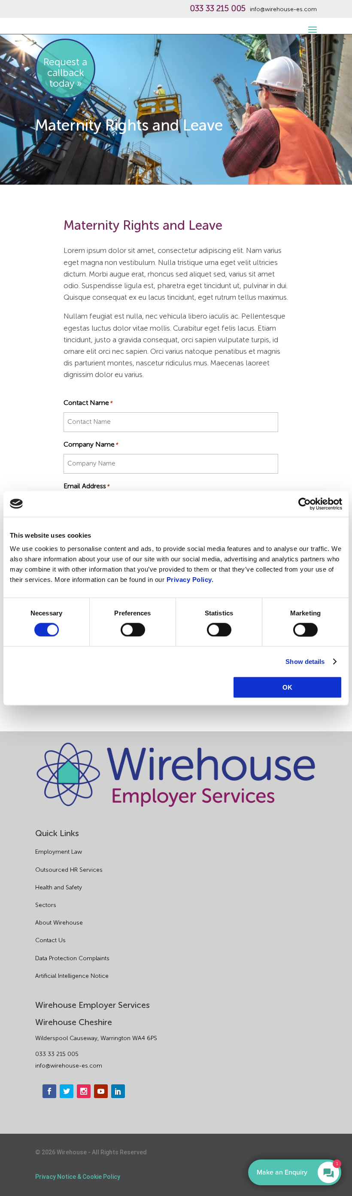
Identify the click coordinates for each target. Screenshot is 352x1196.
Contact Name (88, 403)
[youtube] (101, 1091)
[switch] (133, 629)
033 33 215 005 (218, 8)
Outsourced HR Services (69, 869)
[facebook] (49, 1091)
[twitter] (66, 1091)
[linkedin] (118, 1091)
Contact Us (50, 940)
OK (287, 687)
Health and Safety (58, 887)
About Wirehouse (59, 922)
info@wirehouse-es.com (283, 9)
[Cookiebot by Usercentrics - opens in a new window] (304, 503)
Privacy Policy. (190, 579)
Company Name (91, 444)
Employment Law (58, 851)
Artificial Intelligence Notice (72, 976)
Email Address (86, 486)
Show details (305, 661)
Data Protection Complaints (72, 958)
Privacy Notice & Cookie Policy (77, 1176)
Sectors (45, 905)
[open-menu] (311, 25)
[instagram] (84, 1091)
